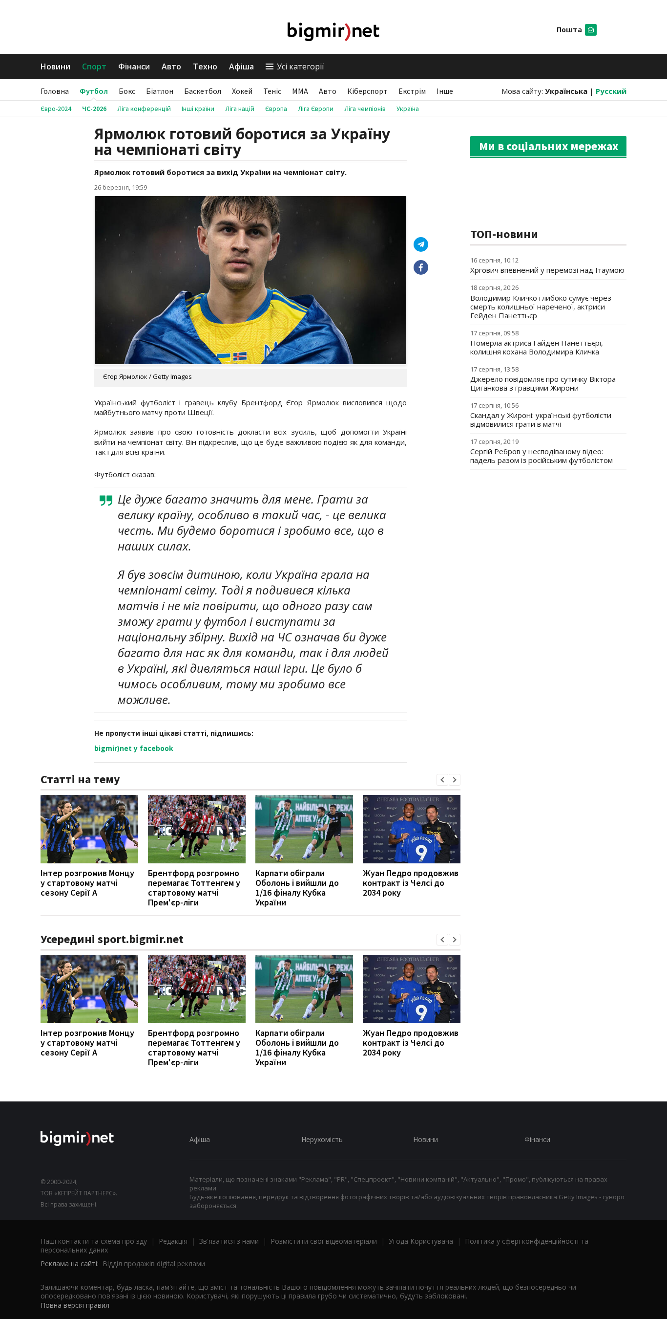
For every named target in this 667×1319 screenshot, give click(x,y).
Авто (171, 66)
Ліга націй (239, 108)
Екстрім (412, 91)
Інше (445, 91)
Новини (55, 66)
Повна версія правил (75, 1305)
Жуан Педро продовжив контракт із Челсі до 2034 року (411, 882)
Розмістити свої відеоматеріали (324, 1241)
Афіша (241, 66)
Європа (276, 108)
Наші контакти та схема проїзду (94, 1241)
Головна (55, 91)
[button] (442, 780)
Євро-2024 (56, 108)
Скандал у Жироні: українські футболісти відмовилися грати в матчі (540, 419)
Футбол (94, 91)
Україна (407, 108)
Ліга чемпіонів (365, 108)
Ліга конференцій (144, 108)
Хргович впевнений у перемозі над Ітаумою (547, 270)
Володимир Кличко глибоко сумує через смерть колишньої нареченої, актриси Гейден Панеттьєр (540, 306)
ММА (300, 91)
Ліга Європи (316, 108)
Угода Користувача (421, 1241)
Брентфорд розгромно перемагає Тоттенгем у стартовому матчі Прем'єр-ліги (194, 887)
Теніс (272, 91)
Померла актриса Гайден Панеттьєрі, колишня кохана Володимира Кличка (536, 347)
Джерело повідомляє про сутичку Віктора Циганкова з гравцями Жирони (543, 383)
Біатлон (159, 91)
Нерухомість (322, 1139)
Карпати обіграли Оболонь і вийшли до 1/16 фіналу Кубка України (297, 887)
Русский (611, 91)
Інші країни (198, 108)
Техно (205, 66)
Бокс (127, 91)
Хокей (242, 91)
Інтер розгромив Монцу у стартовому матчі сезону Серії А (87, 882)
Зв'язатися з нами (229, 1241)
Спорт (94, 66)
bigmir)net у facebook (133, 748)
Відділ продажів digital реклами (154, 1263)
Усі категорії (300, 66)
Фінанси (134, 66)
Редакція (173, 1241)
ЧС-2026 (94, 108)
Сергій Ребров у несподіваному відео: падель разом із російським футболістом (541, 455)
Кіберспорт (367, 91)
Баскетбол (202, 91)
